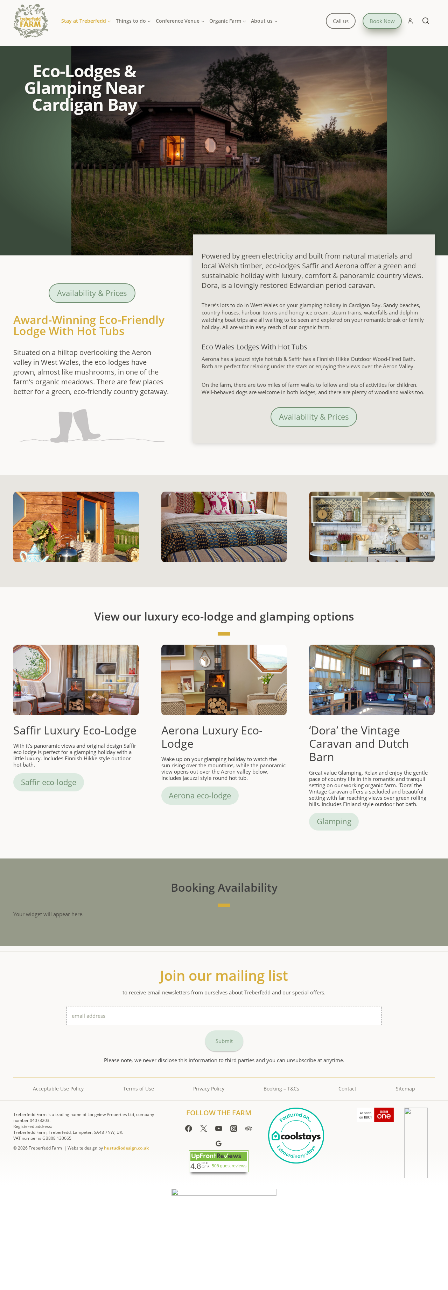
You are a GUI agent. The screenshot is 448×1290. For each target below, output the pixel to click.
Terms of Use (138, 1088)
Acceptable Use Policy (58, 1088)
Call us (341, 20)
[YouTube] (218, 1128)
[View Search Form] (426, 21)
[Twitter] (204, 1128)
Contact (347, 1088)
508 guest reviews (229, 1166)
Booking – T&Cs (281, 1088)
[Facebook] (189, 1128)
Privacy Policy (208, 1088)
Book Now (382, 20)
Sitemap (405, 1088)
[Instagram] (233, 1128)
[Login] (410, 21)
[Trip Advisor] (248, 1128)
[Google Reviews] (218, 1143)
